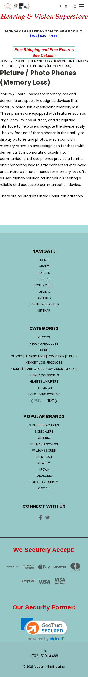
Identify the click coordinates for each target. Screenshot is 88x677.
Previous (7, 668)
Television (44, 388)
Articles (44, 298)
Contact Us (44, 285)
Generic (44, 438)
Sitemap (44, 311)
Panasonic (44, 476)
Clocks (44, 337)
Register (52, 304)
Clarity (44, 463)
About (44, 266)
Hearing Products (44, 344)
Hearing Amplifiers (44, 381)
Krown (44, 469)
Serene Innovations (44, 425)
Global (44, 292)
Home (44, 260)
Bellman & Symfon (44, 444)
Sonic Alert (44, 431)
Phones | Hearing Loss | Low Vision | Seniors (44, 369)
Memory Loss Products (44, 362)
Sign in (34, 304)
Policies (44, 273)
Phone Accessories (44, 375)
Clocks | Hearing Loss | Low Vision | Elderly (44, 356)
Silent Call (44, 457)
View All (44, 488)
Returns (44, 279)
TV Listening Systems (44, 394)
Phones (44, 350)
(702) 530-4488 (44, 36)
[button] (44, 629)
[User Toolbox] (66, 6)
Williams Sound (44, 450)
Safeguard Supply (44, 482)
